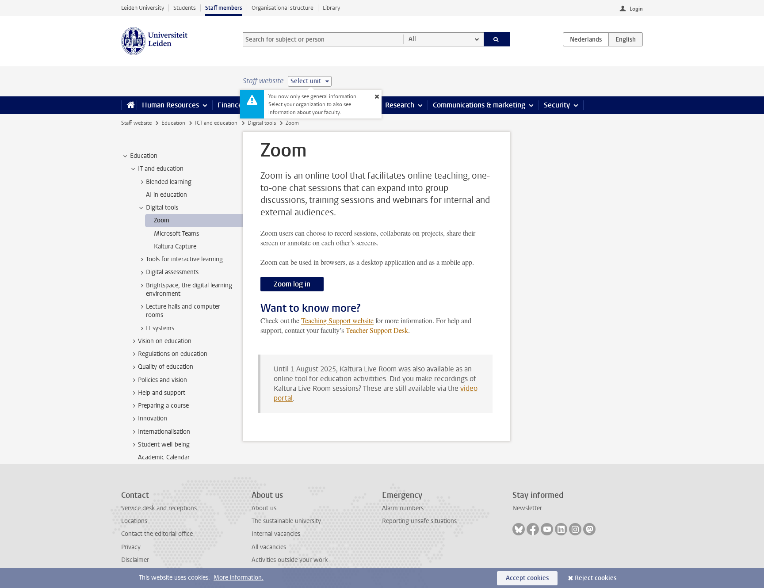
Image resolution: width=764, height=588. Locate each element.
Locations (134, 521)
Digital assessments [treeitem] (172, 272)
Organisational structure (282, 7)
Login (636, 8)
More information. (239, 577)
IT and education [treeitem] (160, 168)
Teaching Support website (337, 320)
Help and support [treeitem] (161, 393)
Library (331, 7)
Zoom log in (292, 284)
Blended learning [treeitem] (168, 182)
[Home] (129, 105)
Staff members (223, 7)
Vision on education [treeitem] (164, 341)
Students (184, 7)
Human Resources (170, 105)
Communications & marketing (479, 105)
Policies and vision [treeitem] (162, 380)
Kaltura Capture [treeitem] (175, 246)
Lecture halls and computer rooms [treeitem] (183, 310)
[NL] (586, 39)
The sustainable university (286, 521)
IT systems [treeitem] (160, 328)
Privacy (131, 547)
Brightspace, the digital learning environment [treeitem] (189, 289)
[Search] (497, 39)
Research (399, 105)
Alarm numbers (403, 508)
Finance (230, 105)
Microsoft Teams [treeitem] (176, 233)
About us (264, 508)
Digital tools (262, 122)
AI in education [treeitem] (166, 195)
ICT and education (216, 122)
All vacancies (269, 547)
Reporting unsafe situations (419, 521)
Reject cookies (595, 578)
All (412, 39)
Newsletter (527, 508)
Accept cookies (527, 578)
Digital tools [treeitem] (162, 207)
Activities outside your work (290, 560)
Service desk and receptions (159, 508)
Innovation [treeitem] (152, 418)
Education (173, 122)
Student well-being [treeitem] (164, 444)
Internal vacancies (276, 534)
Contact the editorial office (157, 534)
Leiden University (142, 7)
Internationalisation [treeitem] (164, 432)
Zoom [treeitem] (161, 220)
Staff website (136, 122)
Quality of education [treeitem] (165, 367)
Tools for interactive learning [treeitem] (184, 259)
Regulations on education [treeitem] (172, 354)
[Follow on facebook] (533, 529)
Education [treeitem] (143, 156)
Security (557, 105)
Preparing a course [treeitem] (163, 405)
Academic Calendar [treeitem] (164, 457)
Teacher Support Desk (377, 330)
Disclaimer (135, 560)
